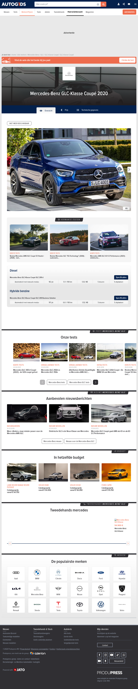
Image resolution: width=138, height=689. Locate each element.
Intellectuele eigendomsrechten (68, 649)
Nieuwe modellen (9, 643)
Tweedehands (59, 12)
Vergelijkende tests (71, 643)
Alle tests (67, 633)
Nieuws (6, 12)
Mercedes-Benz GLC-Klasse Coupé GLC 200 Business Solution (33, 298)
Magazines (90, 12)
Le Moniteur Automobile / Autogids (27, 662)
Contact (105, 645)
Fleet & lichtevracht (75, 11)
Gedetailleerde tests (71, 639)
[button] (129, 170)
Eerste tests (68, 636)
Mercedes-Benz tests (57, 382)
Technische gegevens (89, 109)
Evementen (7, 639)
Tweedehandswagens (41, 633)
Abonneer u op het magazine (108, 636)
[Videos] (99, 661)
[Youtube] (111, 655)
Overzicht (48, 110)
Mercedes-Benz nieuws (52, 441)
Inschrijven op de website (106, 633)
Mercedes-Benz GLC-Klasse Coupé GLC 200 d (26, 277)
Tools (39, 12)
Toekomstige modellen (11, 636)
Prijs (66, 109)
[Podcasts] (105, 661)
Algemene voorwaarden (39, 649)
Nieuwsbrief (118, 661)
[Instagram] (105, 655)
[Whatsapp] (123, 655)
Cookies (52, 649)
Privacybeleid (25, 649)
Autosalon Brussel (9, 633)
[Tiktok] (117, 655)
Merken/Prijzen (27, 12)
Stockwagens (38, 636)
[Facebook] (99, 655)
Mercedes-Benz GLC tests (79, 382)
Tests (15, 12)
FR (135, 4)
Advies (47, 12)
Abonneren (129, 12)
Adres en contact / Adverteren (28, 658)
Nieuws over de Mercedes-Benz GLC (80, 441)
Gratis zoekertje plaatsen (42, 639)
